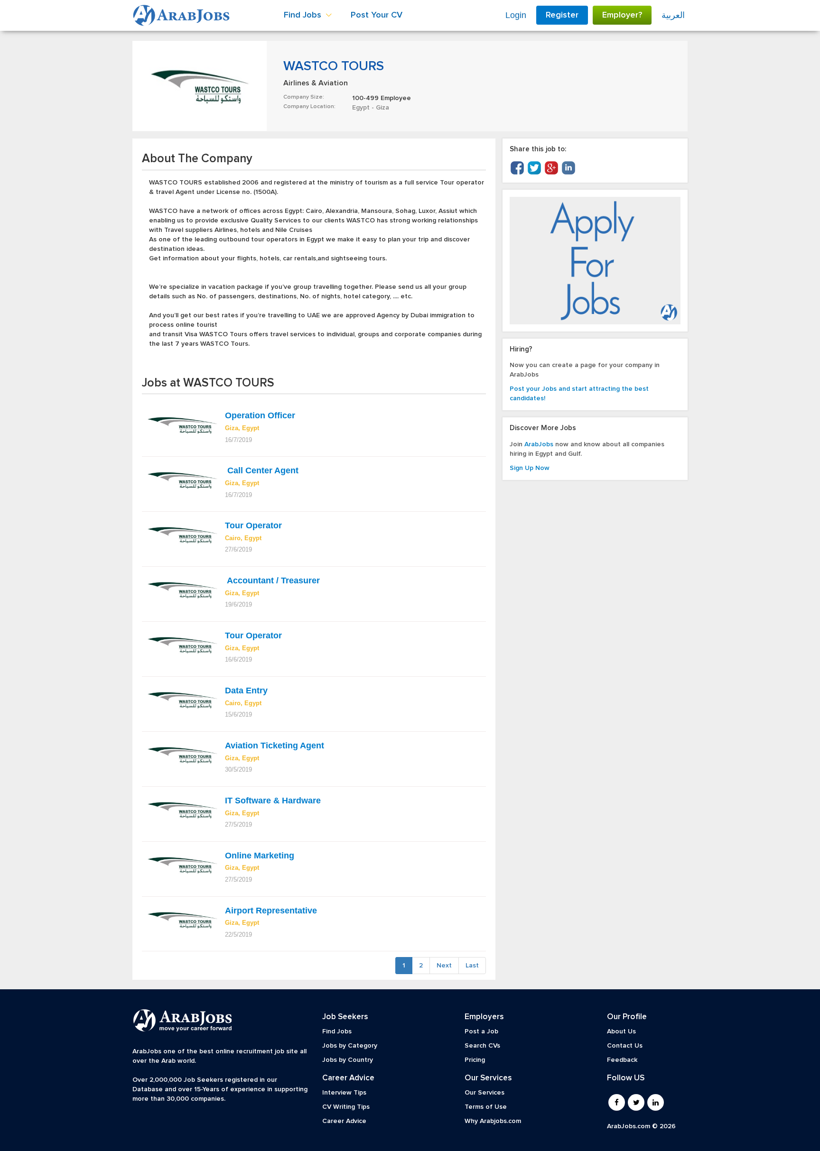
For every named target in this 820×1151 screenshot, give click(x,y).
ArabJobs (538, 444)
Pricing (475, 1060)
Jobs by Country (347, 1060)
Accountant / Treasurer (272, 580)
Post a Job (481, 1031)
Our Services (484, 1092)
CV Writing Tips (346, 1107)
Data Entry (246, 690)
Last (472, 965)
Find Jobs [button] (304, 15)
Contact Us (625, 1045)
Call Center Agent (261, 470)
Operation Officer (260, 415)
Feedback (622, 1060)
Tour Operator (253, 525)
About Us (621, 1031)
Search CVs (482, 1045)
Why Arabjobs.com (493, 1121)
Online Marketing (259, 855)
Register (562, 15)
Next (444, 965)
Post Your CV (376, 15)
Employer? (622, 15)
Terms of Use (486, 1107)
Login (515, 15)
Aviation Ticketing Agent (274, 745)
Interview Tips (344, 1092)
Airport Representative (271, 910)
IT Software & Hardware (273, 800)
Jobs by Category (349, 1045)
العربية (673, 15)
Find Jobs (337, 1031)
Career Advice (344, 1121)
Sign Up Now (530, 468)
